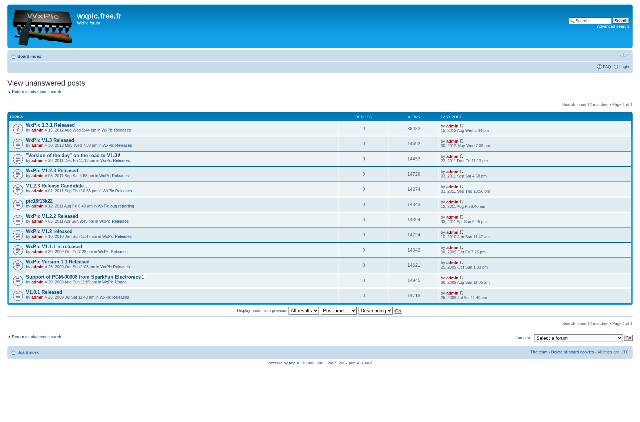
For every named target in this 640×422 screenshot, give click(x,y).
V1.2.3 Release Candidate (55, 186)
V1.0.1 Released (44, 292)
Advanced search (613, 26)
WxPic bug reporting (116, 206)
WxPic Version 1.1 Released (58, 262)
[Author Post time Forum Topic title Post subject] (339, 310)
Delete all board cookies (572, 352)
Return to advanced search (36, 91)
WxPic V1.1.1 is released (54, 246)
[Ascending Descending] (381, 310)
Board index (29, 56)
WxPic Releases (116, 130)
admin (37, 130)
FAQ (607, 66)
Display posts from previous (263, 310)
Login (624, 66)
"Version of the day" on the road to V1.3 (71, 155)
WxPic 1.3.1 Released (50, 125)
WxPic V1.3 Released (50, 140)
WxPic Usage (114, 282)
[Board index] (43, 26)
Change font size (623, 54)
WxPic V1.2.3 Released (52, 170)
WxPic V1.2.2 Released (52, 216)
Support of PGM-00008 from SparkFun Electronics (83, 277)
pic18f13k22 (39, 201)
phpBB (295, 363)
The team (538, 352)
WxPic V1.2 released (49, 231)
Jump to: (523, 337)
